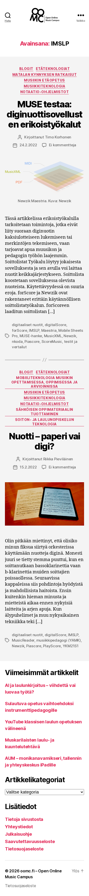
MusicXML (53, 335)
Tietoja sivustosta (24, 819)
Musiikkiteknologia (44, 86)
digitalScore (55, 324)
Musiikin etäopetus (44, 80)
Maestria (49, 330)
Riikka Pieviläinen (58, 459)
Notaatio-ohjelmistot (44, 92)
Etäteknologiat (53, 68)
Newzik (70, 335)
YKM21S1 (71, 646)
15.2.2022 (28, 467)
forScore (19, 330)
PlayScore (52, 646)
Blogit (26, 68)
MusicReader (23, 640)
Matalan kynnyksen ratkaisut (44, 74)
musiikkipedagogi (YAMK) (58, 640)
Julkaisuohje (18, 834)
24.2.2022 (28, 145)
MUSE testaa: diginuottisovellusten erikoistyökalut (44, 114)
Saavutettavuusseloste (30, 841)
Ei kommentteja (62, 145)
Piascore (32, 341)
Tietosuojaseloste (24, 848)
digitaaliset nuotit (27, 324)
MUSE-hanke (31, 335)
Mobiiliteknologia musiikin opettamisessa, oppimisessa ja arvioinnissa (44, 382)
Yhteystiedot (19, 826)
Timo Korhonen (58, 137)
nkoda (17, 341)
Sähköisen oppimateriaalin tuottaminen (44, 411)
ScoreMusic (52, 341)
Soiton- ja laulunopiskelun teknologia (44, 421)
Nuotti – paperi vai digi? (44, 441)
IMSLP (34, 330)
